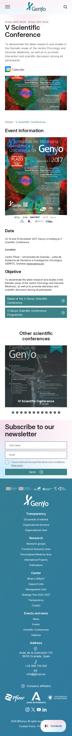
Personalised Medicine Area (36, 554)
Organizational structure (36, 524)
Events (36, 624)
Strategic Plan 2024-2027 (36, 594)
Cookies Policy (27, 726)
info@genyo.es (36, 674)
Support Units (36, 584)
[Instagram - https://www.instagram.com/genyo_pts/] (27, 710)
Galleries (36, 635)
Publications (36, 565)
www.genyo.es (35, 263)
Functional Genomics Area (36, 549)
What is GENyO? (36, 578)
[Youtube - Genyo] (39, 710)
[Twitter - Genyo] (33, 710)
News (36, 619)
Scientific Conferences (36, 629)
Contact (36, 605)
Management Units (36, 589)
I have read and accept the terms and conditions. (38, 464)
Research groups (36, 543)
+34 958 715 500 (36, 666)
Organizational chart (36, 530)
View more (17, 465)
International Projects (36, 559)
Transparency (36, 600)
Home (9, 122)
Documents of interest (36, 519)
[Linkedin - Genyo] (45, 710)
